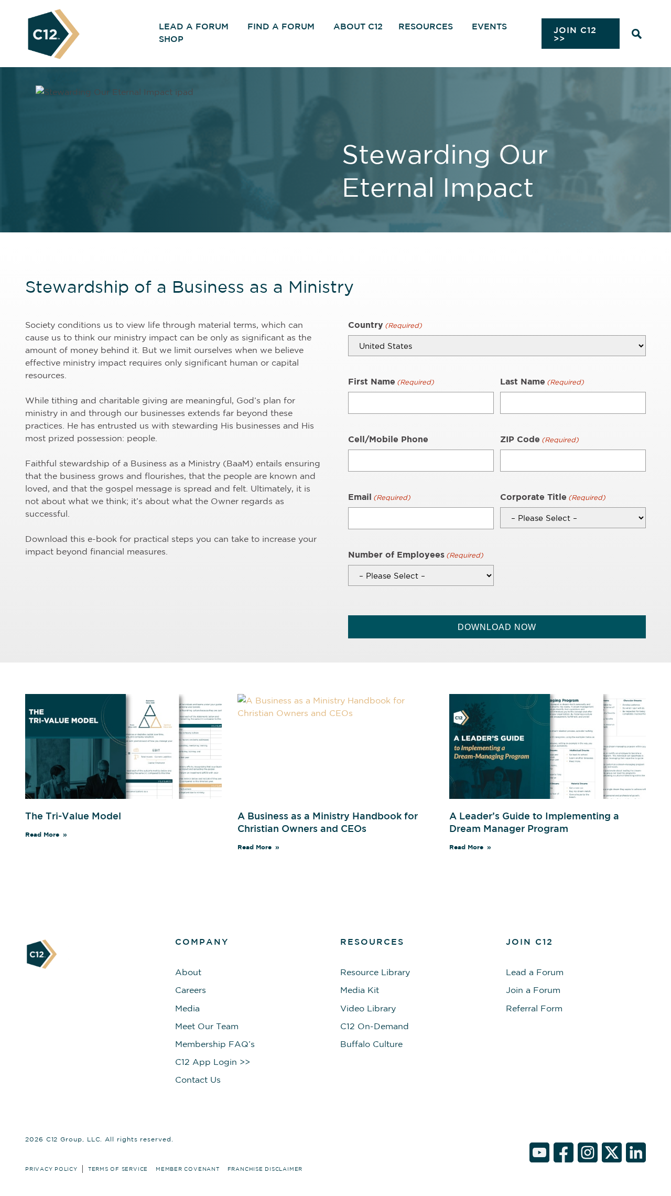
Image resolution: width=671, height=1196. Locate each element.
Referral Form (534, 1008)
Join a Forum (533, 990)
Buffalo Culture (371, 1044)
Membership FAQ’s (215, 1044)
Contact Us (198, 1079)
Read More (42, 834)
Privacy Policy (51, 1169)
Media (187, 1008)
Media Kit (359, 990)
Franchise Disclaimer (265, 1169)
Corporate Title (552, 496)
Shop (171, 39)
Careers (190, 990)
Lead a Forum (535, 972)
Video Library (368, 1008)
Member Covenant (188, 1169)
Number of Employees (415, 554)
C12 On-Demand (374, 1026)
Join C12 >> (575, 34)
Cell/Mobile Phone (388, 439)
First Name (391, 381)
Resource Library (375, 972)
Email (379, 496)
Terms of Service (118, 1169)
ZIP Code (539, 439)
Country (385, 324)
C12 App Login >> (212, 1061)
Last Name (542, 381)
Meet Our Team (207, 1026)
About (188, 972)
